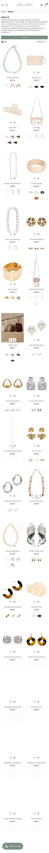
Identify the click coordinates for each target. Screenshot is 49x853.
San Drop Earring (12, 401)
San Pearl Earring (36, 239)
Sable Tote (12, 345)
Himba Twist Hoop (36, 551)
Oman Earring (36, 818)
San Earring (36, 451)
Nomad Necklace (37, 501)
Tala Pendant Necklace (12, 451)
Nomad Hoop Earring (12, 607)
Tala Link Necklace (12, 239)
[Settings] (42, 5)
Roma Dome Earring (12, 657)
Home (3, 12)
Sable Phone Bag (36, 289)
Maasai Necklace (12, 551)
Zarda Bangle (36, 183)
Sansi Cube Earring (36, 401)
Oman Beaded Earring (12, 818)
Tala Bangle (12, 289)
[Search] (7, 5)
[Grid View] (2, 42)
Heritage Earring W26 (12, 707)
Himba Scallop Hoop (12, 501)
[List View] (5, 42)
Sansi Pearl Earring (36, 345)
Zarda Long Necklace (12, 183)
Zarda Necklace (12, 77)
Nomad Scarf (36, 707)
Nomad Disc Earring (36, 657)
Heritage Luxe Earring (12, 763)
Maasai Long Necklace (36, 763)
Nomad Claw (36, 607)
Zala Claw (13, 127)
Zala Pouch (36, 77)
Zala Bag (36, 127)
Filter (25, 37)
